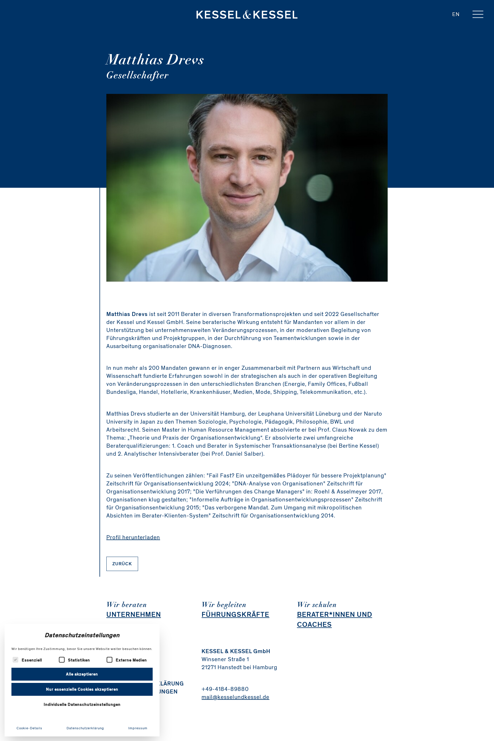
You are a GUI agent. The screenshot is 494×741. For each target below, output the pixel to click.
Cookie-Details (29, 728)
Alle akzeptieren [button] (82, 674)
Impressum (138, 728)
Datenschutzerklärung (85, 728)
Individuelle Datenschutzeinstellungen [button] (82, 704)
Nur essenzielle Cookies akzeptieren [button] (82, 689)
